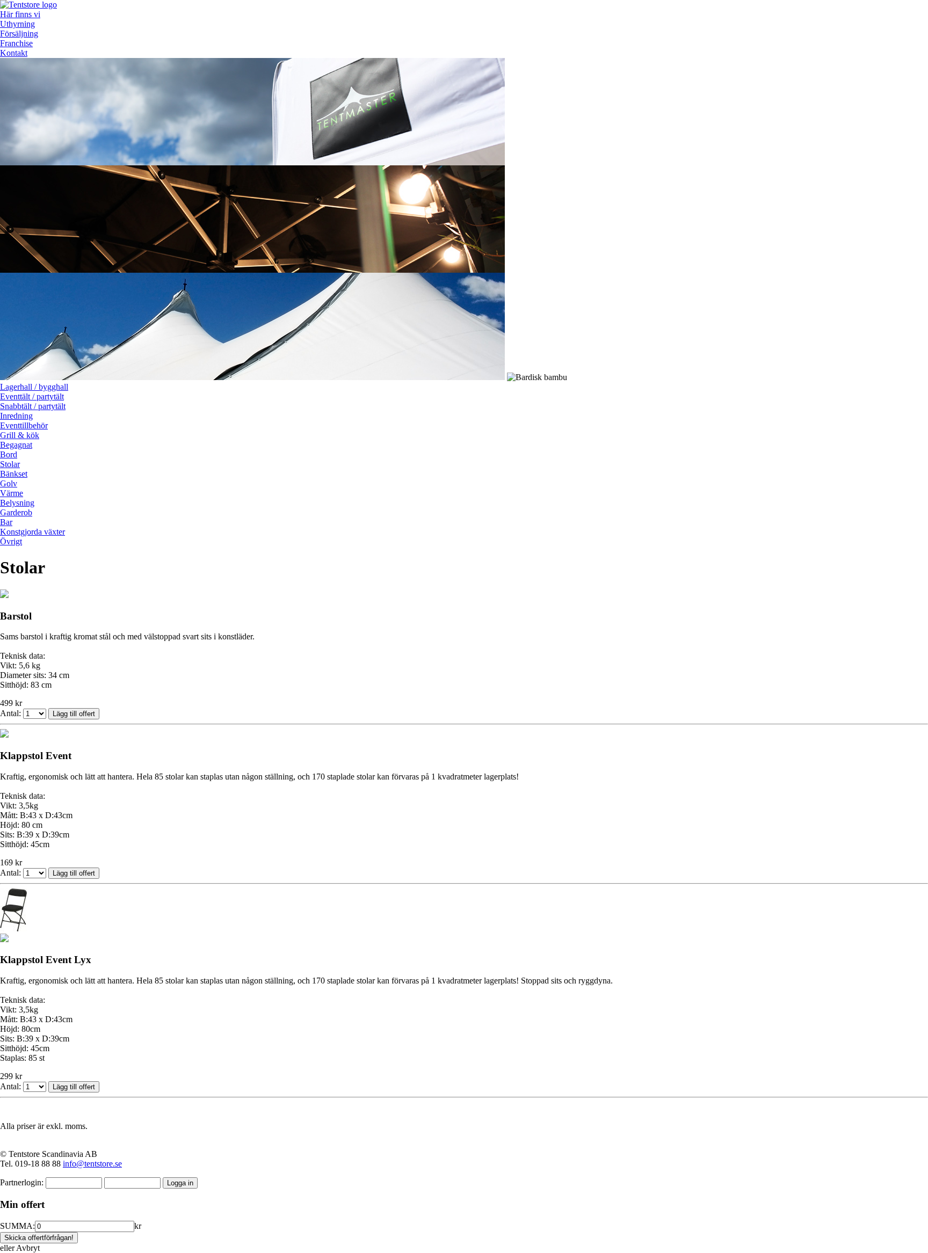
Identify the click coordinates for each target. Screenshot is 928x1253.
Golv (8, 483)
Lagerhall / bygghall (34, 386)
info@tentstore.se (92, 1163)
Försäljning (19, 33)
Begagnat (16, 444)
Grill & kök (19, 435)
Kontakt (13, 52)
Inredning (16, 415)
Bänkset (13, 473)
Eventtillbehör (24, 425)
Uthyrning (17, 23)
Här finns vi (20, 14)
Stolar (10, 464)
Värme (11, 493)
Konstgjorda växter (32, 531)
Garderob (16, 512)
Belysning (17, 502)
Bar (6, 522)
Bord (8, 454)
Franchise (16, 43)
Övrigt (11, 541)
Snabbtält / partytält (33, 406)
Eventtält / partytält (32, 396)
